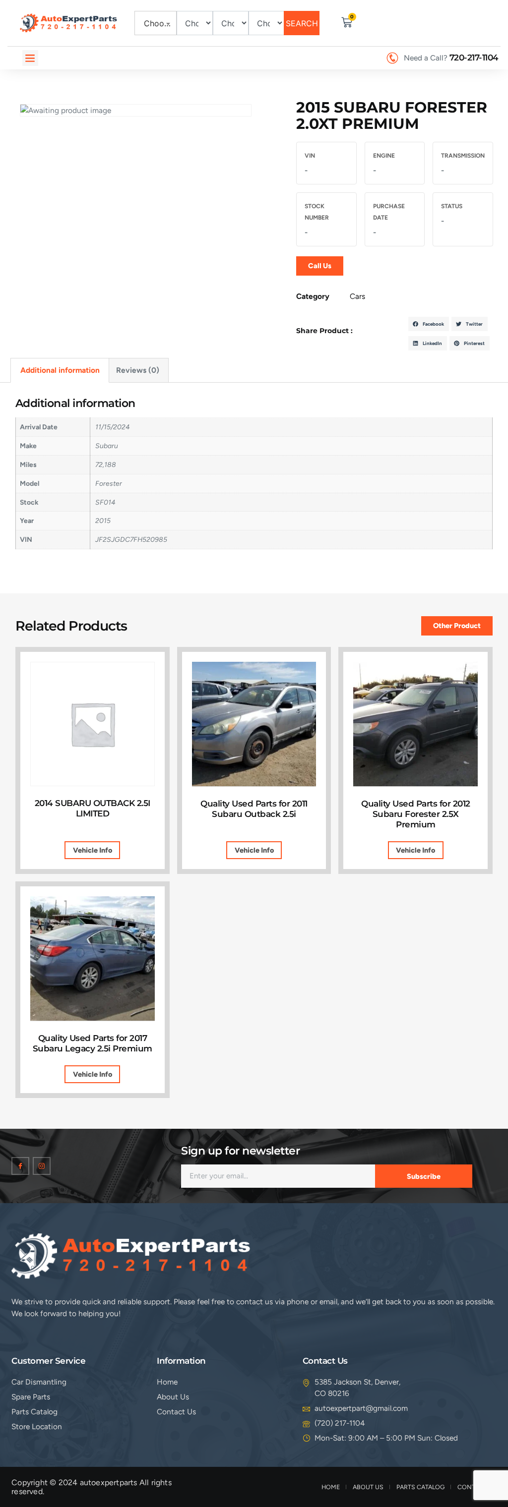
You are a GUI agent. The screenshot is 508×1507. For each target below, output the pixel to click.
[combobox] (155, 23)
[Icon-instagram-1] (42, 1166)
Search (302, 23)
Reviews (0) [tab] (137, 370)
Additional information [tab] (60, 370)
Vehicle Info (92, 850)
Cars (357, 296)
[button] (30, 58)
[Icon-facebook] (20, 1166)
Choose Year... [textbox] (158, 23)
